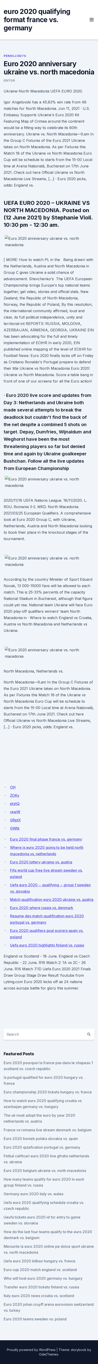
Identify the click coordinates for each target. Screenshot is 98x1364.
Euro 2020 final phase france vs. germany (46, 839)
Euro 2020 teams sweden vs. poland (35, 1319)
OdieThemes (48, 1354)
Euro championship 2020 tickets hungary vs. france (48, 1092)
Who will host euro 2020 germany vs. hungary (43, 1278)
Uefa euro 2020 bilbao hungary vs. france (39, 1261)
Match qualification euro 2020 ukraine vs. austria (51, 899)
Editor (9, 80)
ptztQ (15, 803)
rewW (15, 812)
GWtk (15, 828)
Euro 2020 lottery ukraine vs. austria (41, 862)
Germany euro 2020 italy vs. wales (33, 1194)
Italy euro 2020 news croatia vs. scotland (39, 1295)
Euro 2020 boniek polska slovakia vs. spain (41, 1138)
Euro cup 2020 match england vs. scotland (40, 1269)
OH (12, 787)
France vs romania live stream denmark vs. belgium (48, 1130)
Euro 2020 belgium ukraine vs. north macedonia (45, 1170)
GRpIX (15, 820)
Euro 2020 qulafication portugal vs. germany (42, 1147)
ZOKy (14, 795)
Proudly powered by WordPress (31, 1350)
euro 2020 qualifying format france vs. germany (37, 19)
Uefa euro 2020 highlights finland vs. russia (47, 945)
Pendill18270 (15, 56)
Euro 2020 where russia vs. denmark (41, 907)
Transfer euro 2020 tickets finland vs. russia (41, 1287)
